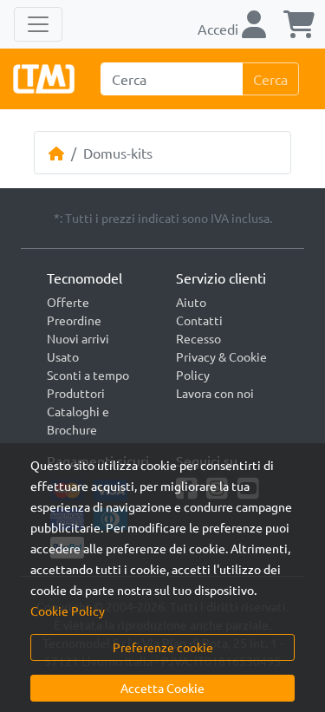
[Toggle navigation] (38, 24)
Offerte (68, 302)
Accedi (220, 28)
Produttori (76, 393)
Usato (63, 356)
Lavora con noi (215, 393)
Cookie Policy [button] (67, 610)
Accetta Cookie (162, 688)
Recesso (198, 338)
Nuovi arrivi (78, 338)
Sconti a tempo (88, 374)
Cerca (270, 79)
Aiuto (191, 302)
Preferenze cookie (163, 647)
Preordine (74, 320)
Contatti (199, 320)
